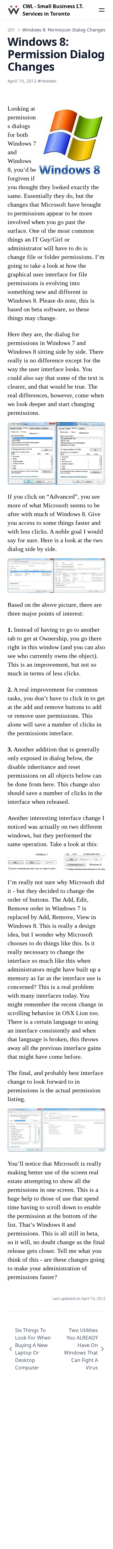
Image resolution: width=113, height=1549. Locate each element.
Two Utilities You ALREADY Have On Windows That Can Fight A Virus (81, 1349)
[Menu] (101, 10)
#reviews (47, 81)
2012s (14, 30)
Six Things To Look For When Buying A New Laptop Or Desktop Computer (33, 1349)
